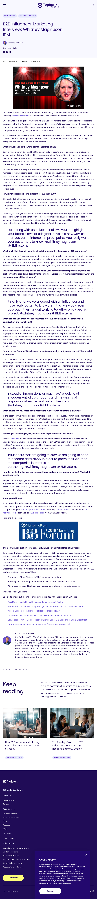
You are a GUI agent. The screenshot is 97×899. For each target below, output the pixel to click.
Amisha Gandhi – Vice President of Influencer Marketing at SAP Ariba (39, 615)
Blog (4, 62)
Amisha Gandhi (62, 509)
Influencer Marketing (28, 16)
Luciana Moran (37, 512)
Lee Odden (19, 43)
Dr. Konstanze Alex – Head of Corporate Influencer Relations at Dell (39, 624)
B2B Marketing (9, 16)
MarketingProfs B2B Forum (33, 509)
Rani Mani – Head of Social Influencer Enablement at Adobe (35, 602)
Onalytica (14, 438)
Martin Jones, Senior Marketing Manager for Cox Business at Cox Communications (46, 606)
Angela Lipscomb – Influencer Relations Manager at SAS (34, 611)
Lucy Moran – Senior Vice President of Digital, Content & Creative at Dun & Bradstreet (47, 620)
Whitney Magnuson (21, 115)
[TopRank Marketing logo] (10, 781)
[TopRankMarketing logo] (49, 5)
